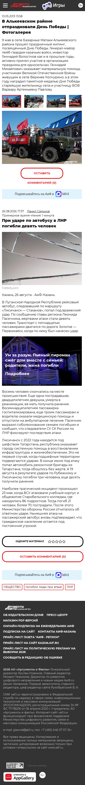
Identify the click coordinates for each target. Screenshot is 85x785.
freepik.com (10, 287)
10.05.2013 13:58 (12, 16)
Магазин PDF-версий (20, 620)
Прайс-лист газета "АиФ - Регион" (31, 637)
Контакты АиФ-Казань (57, 631)
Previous (6, 133)
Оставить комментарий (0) (41, 175)
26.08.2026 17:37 (13, 211)
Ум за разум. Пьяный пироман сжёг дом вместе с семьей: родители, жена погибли (37, 360)
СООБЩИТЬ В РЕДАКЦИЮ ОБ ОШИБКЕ (32, 657)
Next (77, 133)
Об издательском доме (23, 615)
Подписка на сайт (19, 631)
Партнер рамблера (37, 765)
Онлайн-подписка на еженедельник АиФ (38, 626)
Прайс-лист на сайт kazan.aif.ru (31, 643)
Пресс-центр (57, 615)
